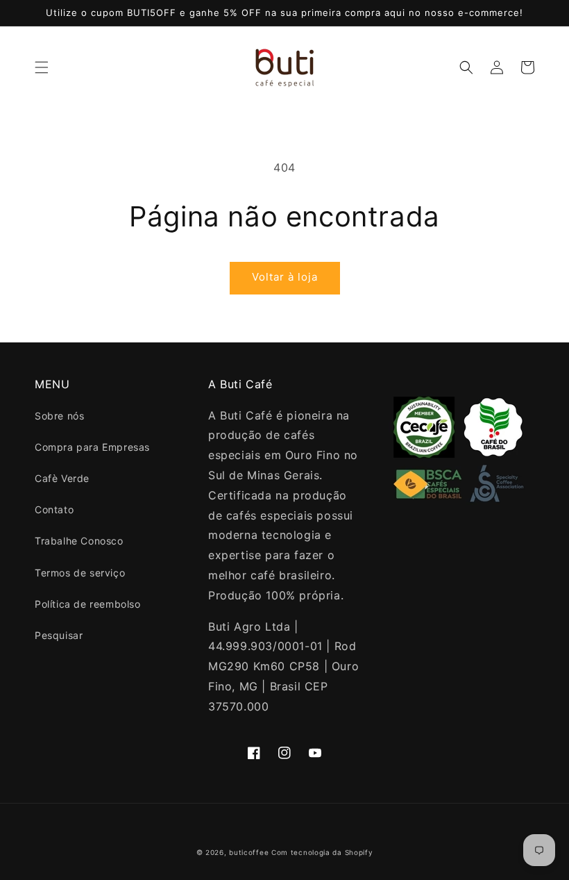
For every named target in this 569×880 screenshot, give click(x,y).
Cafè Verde (62, 478)
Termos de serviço (80, 573)
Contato (54, 509)
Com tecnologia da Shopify (322, 852)
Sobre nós (59, 416)
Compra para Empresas (92, 447)
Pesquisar (59, 635)
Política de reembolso (88, 604)
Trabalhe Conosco (79, 541)
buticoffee (249, 852)
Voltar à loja (285, 276)
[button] (41, 67)
